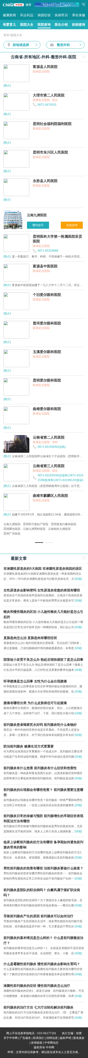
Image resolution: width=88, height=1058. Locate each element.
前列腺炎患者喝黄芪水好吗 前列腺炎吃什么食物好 (40, 724)
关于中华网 (11, 1038)
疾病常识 (61, 15)
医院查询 (44, 24)
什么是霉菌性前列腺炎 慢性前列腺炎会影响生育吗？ (42, 964)
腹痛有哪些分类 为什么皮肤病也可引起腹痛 (35, 703)
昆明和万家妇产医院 (35, 524)
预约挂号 (38, 225)
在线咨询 (71, 225)
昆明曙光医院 (12, 529)
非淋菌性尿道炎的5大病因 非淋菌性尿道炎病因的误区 (43, 568)
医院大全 (26, 24)
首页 (6, 35)
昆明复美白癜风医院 (63, 524)
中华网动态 (51, 1042)
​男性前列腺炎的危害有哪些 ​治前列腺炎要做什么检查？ (43, 868)
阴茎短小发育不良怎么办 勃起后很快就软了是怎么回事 (43, 659)
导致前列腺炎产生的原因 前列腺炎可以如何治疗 (38, 916)
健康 (28, 4)
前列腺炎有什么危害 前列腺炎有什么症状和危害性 (40, 768)
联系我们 (38, 1038)
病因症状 (44, 15)
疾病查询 (78, 24)
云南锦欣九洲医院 (59, 529)
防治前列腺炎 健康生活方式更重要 (29, 746)
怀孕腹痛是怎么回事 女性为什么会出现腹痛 (35, 681)
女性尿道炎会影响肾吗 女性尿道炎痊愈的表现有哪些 (42, 590)
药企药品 (26, 15)
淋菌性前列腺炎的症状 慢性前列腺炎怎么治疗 (37, 985)
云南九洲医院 (12, 524)
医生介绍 (61, 24)
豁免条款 (78, 1038)
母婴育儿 (9, 24)
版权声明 (65, 1038)
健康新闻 (9, 15)
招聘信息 (52, 1038)
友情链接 (36, 1042)
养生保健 (78, 15)
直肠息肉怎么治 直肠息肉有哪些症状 (30, 638)
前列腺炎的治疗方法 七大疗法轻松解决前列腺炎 (38, 1007)
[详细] (78, 579)
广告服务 (25, 1038)
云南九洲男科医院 (34, 529)
